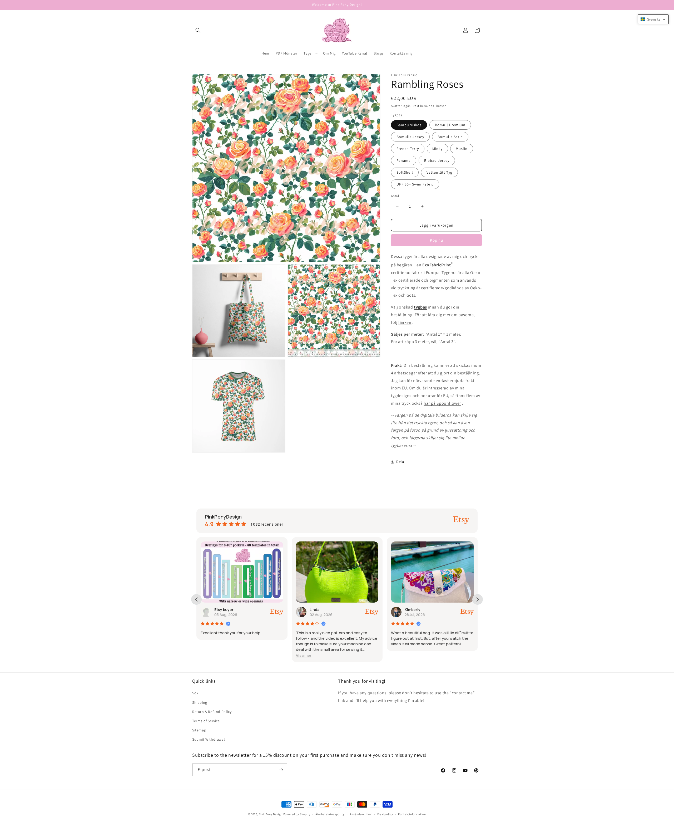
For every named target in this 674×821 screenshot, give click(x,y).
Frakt (416, 106)
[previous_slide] (196, 599)
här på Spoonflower (442, 403)
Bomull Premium (450, 125)
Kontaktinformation (412, 814)
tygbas (420, 307)
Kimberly (330, 609)
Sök (195, 693)
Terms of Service (206, 721)
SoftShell (405, 172)
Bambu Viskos (409, 125)
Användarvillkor (361, 814)
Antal (395, 196)
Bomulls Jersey (410, 136)
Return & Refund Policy (211, 711)
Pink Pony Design (271, 814)
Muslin (462, 148)
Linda (231, 609)
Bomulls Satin (450, 136)
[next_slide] (477, 599)
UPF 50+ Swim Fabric (415, 184)
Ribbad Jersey (436, 160)
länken (405, 322)
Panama (404, 160)
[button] (198, 30)
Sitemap (199, 730)
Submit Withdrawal (208, 739)
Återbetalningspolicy (330, 814)
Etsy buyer (426, 609)
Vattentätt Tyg (439, 172)
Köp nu (436, 240)
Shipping (199, 702)
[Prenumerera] (281, 770)
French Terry (408, 148)
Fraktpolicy (385, 814)
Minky (437, 148)
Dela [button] (400, 461)
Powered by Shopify (296, 814)
